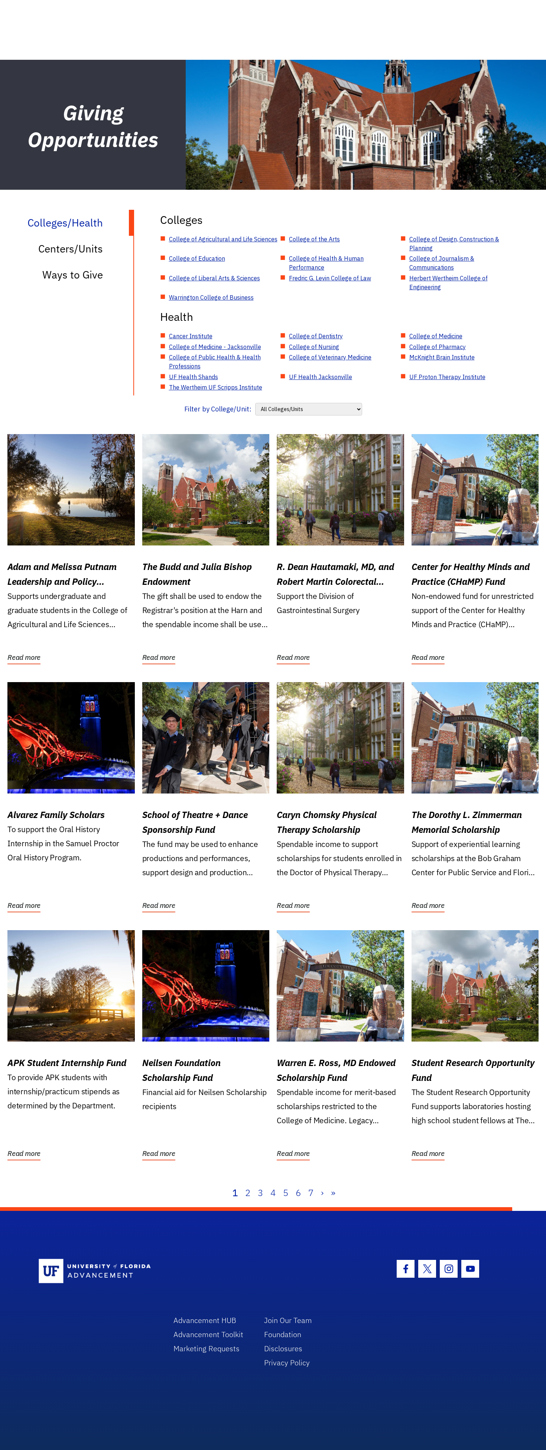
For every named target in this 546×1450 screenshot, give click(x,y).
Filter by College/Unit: (217, 409)
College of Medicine (435, 336)
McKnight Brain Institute (442, 357)
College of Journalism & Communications (441, 263)
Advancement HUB (204, 1320)
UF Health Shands (193, 377)
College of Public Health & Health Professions (215, 361)
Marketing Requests (206, 1348)
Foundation (282, 1334)
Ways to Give (72, 274)
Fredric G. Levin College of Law (330, 278)
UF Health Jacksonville (320, 377)
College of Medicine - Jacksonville (215, 347)
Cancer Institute (190, 336)
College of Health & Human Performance (326, 263)
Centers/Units (70, 248)
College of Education (197, 258)
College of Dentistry (316, 336)
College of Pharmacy (437, 347)
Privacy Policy (287, 1363)
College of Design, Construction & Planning (454, 243)
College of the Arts (314, 239)
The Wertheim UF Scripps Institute (215, 387)
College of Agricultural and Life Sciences (223, 239)
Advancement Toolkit (208, 1334)
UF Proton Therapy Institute (447, 377)
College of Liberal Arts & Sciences (214, 278)
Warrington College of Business (211, 297)
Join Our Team (288, 1320)
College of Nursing (314, 347)
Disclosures (283, 1348)
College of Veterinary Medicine (330, 357)
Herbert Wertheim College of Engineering (448, 282)
